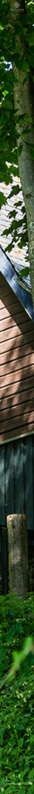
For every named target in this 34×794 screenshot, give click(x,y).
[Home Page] (17, 5)
